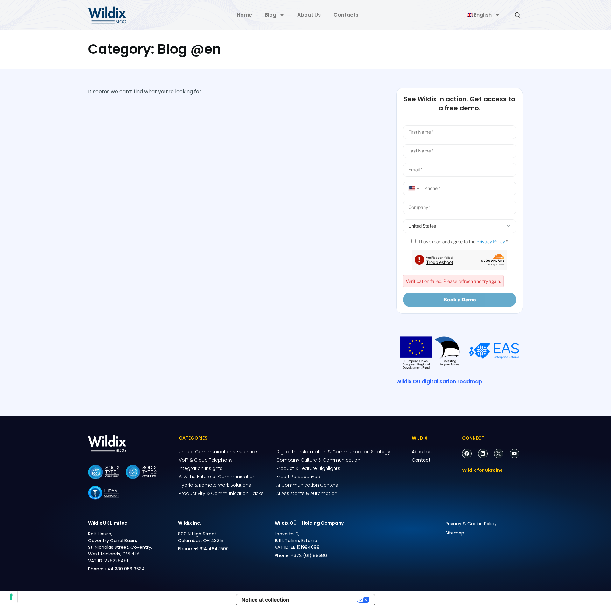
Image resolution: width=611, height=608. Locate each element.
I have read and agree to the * (463, 241)
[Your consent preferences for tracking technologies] (11, 597)
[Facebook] (467, 453)
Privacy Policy (490, 241)
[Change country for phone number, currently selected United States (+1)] (412, 188)
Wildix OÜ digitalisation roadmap (439, 381)
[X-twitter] (498, 453)
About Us (309, 14)
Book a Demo (459, 300)
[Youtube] (514, 453)
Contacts (346, 14)
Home (244, 14)
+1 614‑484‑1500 (211, 549)
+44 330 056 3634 (124, 569)
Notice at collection (265, 600)
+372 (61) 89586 (309, 555)
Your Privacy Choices (326, 600)
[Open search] (517, 15)
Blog (270, 14)
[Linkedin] (483, 453)
